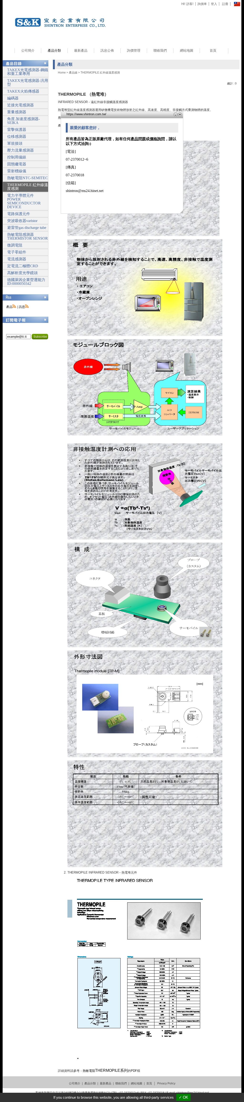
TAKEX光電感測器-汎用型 (27, 82)
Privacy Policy (166, 1083)
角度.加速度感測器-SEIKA (23, 121)
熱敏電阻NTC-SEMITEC (27, 178)
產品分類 (54, 50)
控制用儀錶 (16, 157)
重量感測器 (16, 112)
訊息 (22, 307)
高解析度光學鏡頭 (22, 273)
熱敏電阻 (105, 1070)
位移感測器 (16, 136)
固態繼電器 (16, 164)
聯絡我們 (160, 50)
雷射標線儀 (16, 171)
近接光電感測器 (20, 105)
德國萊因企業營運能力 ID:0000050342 (26, 282)
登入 (214, 4)
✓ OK (183, 1097)
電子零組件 (16, 252)
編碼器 (13, 98)
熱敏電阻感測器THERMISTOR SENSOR (27, 236)
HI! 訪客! (187, 4)
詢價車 (202, 4)
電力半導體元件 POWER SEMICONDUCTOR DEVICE (24, 201)
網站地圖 (186, 50)
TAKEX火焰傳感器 (23, 91)
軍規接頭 (14, 143)
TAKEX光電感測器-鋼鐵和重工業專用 (27, 72)
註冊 (225, 4)
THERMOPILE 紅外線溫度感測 (100, 72)
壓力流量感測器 (20, 150)
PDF (134, 1070)
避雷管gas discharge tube (26, 228)
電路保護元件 (18, 214)
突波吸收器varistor (22, 221)
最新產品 (80, 50)
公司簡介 (28, 50)
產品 (9, 307)
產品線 (73, 72)
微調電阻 (14, 245)
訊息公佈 (107, 50)
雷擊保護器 (16, 130)
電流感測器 (16, 259)
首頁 (213, 50)
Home (62, 72)
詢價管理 (133, 50)
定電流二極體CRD (22, 266)
